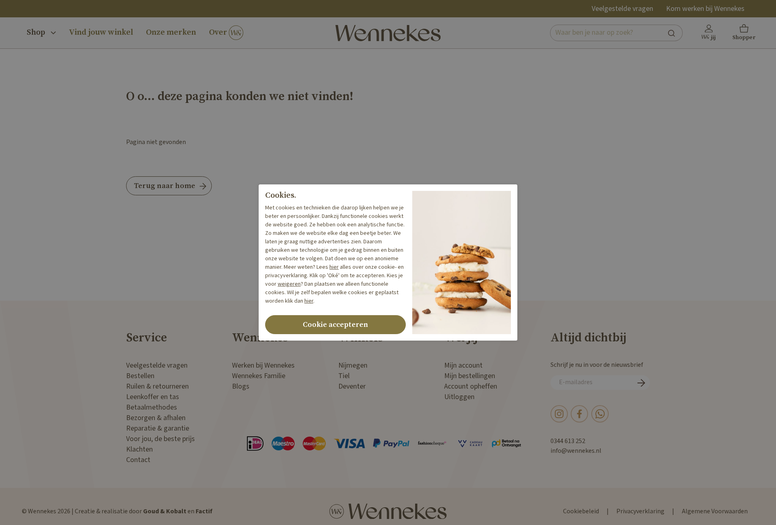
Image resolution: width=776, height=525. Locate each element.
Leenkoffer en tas (152, 397)
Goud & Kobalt (164, 511)
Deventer (352, 386)
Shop (37, 32)
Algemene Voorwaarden (715, 511)
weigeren (289, 284)
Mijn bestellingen (469, 376)
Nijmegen (352, 365)
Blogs (240, 386)
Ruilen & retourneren (157, 386)
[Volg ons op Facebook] (579, 414)
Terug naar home (164, 185)
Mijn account (463, 365)
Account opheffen (470, 386)
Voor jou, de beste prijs (160, 438)
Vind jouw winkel (101, 32)
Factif (204, 511)
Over (219, 32)
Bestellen (140, 376)
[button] (744, 33)
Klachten (139, 449)
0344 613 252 (567, 441)
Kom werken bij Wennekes (705, 8)
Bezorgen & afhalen (156, 418)
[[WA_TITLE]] (600, 414)
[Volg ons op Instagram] (559, 414)
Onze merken (171, 32)
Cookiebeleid (581, 511)
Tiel (344, 376)
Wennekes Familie (258, 376)
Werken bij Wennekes (263, 365)
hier (334, 267)
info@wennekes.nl (575, 451)
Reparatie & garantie (157, 428)
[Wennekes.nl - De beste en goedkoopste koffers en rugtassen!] (388, 33)
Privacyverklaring (640, 511)
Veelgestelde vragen (622, 8)
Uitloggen (459, 397)
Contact (138, 459)
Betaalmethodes (151, 407)
